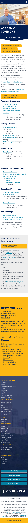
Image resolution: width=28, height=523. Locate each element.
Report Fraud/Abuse (6, 411)
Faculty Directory (5, 461)
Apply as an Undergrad (6, 447)
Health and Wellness (6, 437)
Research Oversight (5, 413)
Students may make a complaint (13, 512)
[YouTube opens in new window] (20, 491)
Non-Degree (7, 362)
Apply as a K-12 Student (6, 451)
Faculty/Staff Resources (10, 52)
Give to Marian (13, 479)
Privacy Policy (4, 407)
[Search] (26, 2)
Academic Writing (8, 135)
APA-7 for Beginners (9, 137)
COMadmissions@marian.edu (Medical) (13, 323)
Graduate (6, 358)
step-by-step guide (9, 257)
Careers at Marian (5, 433)
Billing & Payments (5, 430)
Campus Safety (4, 431)
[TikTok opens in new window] (24, 491)
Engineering (4, 390)
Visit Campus (4, 457)
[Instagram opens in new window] (10, 491)
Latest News (4, 465)
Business (3, 384)
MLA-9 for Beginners (9, 142)
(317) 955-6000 (5, 318)
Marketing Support (5, 439)
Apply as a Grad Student (7, 449)
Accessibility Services (6, 402)
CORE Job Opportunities (7, 405)
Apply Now (13, 471)
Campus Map (4, 459)
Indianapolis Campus (6, 419)
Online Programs (15, 356)
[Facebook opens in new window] (3, 491)
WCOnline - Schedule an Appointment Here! (10, 96)
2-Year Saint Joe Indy (16, 353)
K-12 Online (6, 364)
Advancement (4, 428)
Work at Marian (13, 483)
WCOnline (9, 253)
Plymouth (3, 421)
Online (2, 393)
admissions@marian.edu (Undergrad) (12, 321)
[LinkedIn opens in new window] (17, 491)
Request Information (14, 520)
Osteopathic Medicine (6, 395)
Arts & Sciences (5, 383)
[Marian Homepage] (10, 2)
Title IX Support (4, 414)
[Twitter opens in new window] (6, 491)
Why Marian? (4, 463)
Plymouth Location (16, 351)
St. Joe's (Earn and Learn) (7, 397)
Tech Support (4, 440)
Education (3, 388)
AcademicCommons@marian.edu (16, 282)
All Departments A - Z (6, 426)
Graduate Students (8, 49)
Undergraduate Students (10, 46)
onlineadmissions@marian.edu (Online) (13, 329)
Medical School (8, 360)
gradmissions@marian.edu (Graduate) (12, 331)
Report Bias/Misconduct (7, 409)
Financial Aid (4, 452)
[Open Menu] (2, 2)
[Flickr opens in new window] (13, 491)
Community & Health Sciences (8, 386)
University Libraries (5, 442)
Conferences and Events (7, 435)
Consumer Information (6, 404)
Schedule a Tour (13, 475)
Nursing (3, 392)
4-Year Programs (15, 349)
